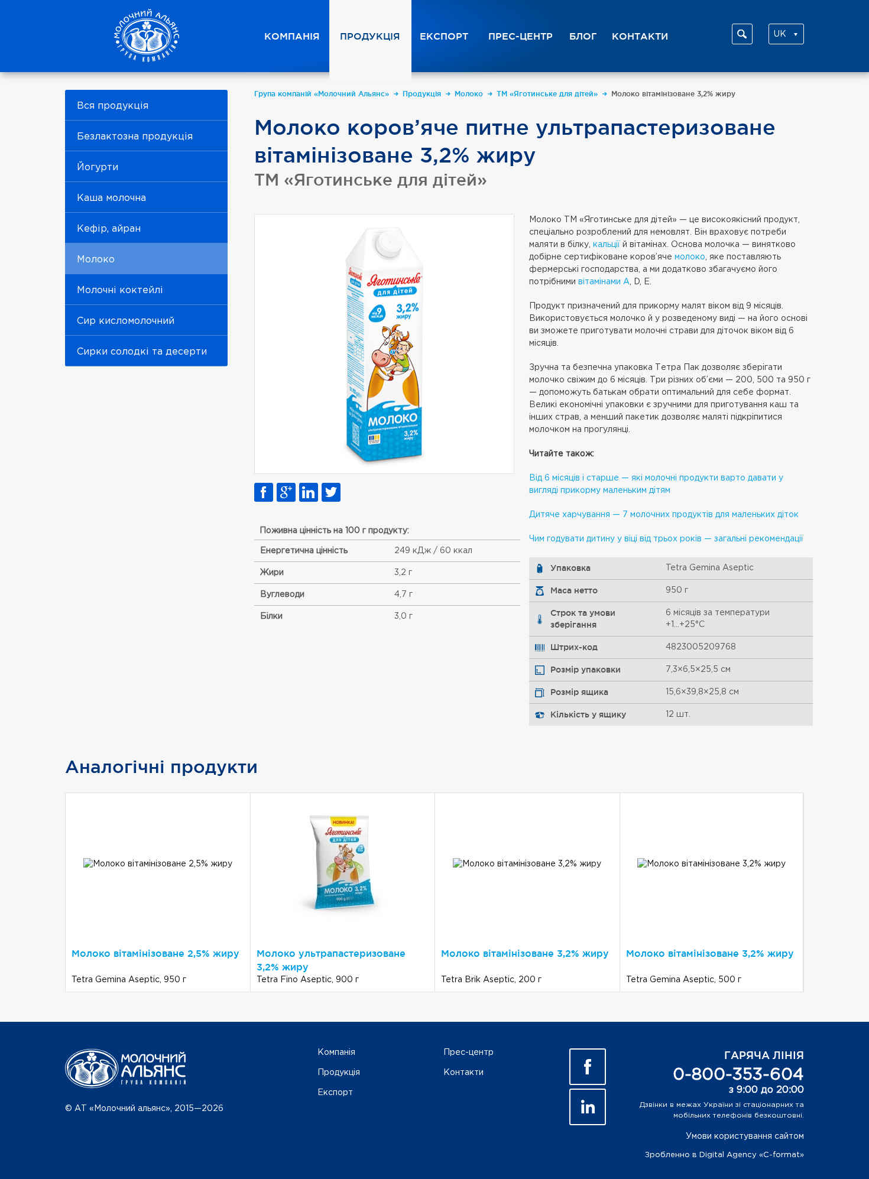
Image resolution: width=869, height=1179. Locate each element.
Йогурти (97, 167)
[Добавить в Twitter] (331, 492)
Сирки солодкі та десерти (142, 351)
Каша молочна (111, 198)
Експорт (444, 36)
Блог (583, 36)
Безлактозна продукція (135, 136)
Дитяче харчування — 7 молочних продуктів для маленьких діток (664, 514)
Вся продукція (112, 106)
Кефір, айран (109, 229)
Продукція (370, 36)
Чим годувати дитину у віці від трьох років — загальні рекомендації (666, 539)
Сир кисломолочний (125, 321)
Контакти (640, 36)
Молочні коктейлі (120, 290)
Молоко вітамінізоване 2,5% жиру (155, 953)
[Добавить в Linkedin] (308, 492)
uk (780, 34)
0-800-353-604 (738, 1075)
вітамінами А (604, 281)
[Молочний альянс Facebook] (587, 1066)
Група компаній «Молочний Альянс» (324, 94)
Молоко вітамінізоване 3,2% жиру (675, 94)
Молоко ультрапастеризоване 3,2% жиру (331, 960)
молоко (690, 257)
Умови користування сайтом (745, 1136)
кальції (607, 244)
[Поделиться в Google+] (286, 492)
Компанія (292, 36)
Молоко (96, 259)
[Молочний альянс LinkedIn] (587, 1107)
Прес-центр (520, 36)
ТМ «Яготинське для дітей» (549, 94)
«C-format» (781, 1155)
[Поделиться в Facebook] (263, 492)
